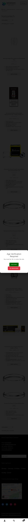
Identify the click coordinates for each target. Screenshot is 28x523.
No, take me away (14, 268)
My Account (4, 520)
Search (14, 520)
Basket (21, 519)
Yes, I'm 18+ (14, 264)
